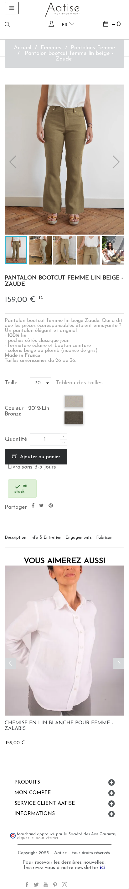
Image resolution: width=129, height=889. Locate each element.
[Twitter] (36, 886)
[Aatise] (62, 9)
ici (102, 868)
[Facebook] (26, 886)
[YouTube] (45, 886)
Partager (33, 506)
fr (65, 25)
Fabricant (105, 538)
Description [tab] (15, 538)
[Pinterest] (55, 886)
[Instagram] (64, 886)
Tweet (41, 506)
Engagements (78, 538)
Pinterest (51, 506)
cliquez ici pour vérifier (37, 838)
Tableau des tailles (79, 383)
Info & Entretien (45, 538)
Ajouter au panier (39, 456)
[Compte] (51, 24)
